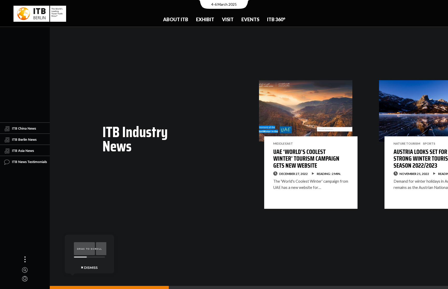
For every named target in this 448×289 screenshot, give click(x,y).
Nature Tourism (407, 143)
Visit (228, 19)
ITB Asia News (23, 150)
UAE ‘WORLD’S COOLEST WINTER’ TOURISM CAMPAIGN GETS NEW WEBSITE (306, 159)
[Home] (39, 14)
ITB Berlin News (24, 139)
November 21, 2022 (414, 173)
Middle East (283, 143)
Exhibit (205, 19)
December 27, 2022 (293, 173)
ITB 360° (276, 19)
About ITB (175, 19)
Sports (429, 143)
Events (250, 19)
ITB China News (24, 128)
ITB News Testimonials (29, 161)
